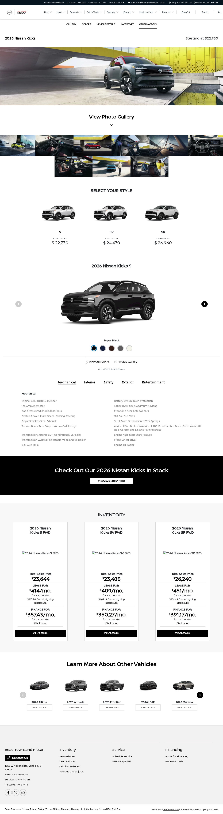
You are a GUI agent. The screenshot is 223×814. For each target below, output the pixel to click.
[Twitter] (15, 792)
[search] (219, 12)
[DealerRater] (23, 792)
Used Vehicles (67, 761)
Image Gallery (127, 362)
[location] (129, 2)
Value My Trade (174, 761)
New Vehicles (67, 756)
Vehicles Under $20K (71, 771)
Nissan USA (104, 809)
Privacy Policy (37, 809)
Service (118, 749)
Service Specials (121, 761)
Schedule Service (122, 756)
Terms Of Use (52, 809)
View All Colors (98, 362)
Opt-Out (116, 809)
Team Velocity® (171, 809)
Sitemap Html (78, 809)
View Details (40, 633)
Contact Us (19, 758)
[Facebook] (8, 792)
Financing (173, 749)
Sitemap (65, 809)
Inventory (67, 749)
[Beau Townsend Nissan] (20, 12)
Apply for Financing (176, 756)
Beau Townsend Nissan (17, 809)
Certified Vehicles (69, 766)
